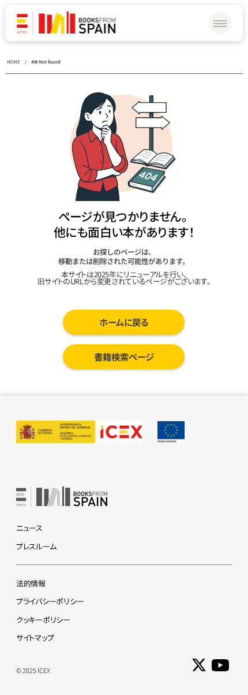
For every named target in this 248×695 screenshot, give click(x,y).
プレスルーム (36, 546)
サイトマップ (35, 637)
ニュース (29, 527)
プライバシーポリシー (50, 601)
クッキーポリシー (43, 619)
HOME (13, 61)
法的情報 (31, 583)
